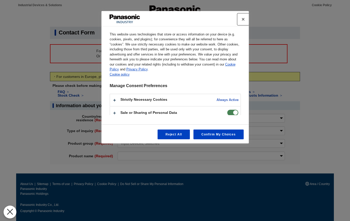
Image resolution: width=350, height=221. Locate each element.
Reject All (174, 134)
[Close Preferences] (10, 212)
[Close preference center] (243, 19)
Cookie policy (120, 74)
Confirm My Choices (218, 134)
